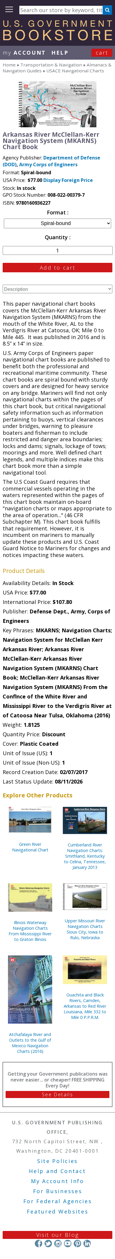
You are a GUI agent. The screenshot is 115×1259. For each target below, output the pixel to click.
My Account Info (57, 1181)
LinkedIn (87, 1243)
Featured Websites (57, 1211)
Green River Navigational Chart (30, 847)
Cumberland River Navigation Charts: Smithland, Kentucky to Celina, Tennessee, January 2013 (85, 856)
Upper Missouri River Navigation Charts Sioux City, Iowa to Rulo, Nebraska (85, 929)
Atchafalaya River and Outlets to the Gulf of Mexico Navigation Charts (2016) (30, 1043)
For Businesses (57, 1191)
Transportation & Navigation (51, 65)
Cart (102, 52)
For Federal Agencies (57, 1201)
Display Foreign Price (68, 180)
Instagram (58, 1243)
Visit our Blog (57, 1234)
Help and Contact (57, 1171)
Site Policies (57, 1160)
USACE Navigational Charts (75, 71)
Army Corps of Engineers (48, 164)
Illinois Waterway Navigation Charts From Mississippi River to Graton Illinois (30, 931)
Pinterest (77, 1243)
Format (57, 212)
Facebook (38, 1243)
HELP (60, 52)
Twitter (48, 1243)
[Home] (57, 38)
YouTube (67, 1243)
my (24, 52)
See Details (57, 1094)
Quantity (57, 237)
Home (9, 65)
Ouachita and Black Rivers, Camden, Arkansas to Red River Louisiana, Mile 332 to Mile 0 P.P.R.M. (85, 1006)
